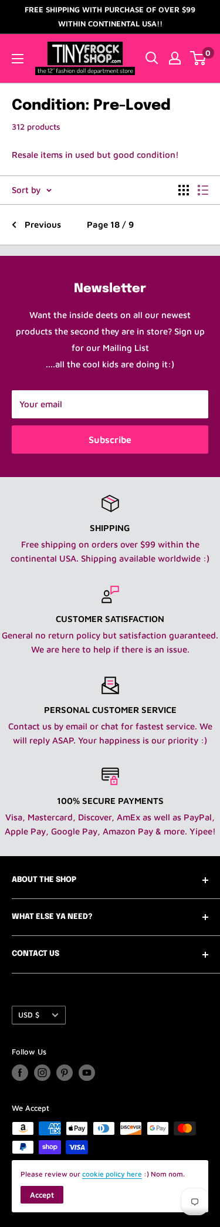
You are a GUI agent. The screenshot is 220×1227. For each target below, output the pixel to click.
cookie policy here (112, 1173)
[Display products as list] (203, 190)
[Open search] (151, 58)
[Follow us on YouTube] (87, 1072)
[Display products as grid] (183, 190)
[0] (198, 58)
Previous (43, 224)
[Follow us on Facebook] (20, 1072)
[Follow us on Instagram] (42, 1072)
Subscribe (110, 439)
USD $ (28, 1014)
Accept (42, 1194)
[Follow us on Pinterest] (64, 1072)
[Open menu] (17, 58)
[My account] (175, 58)
